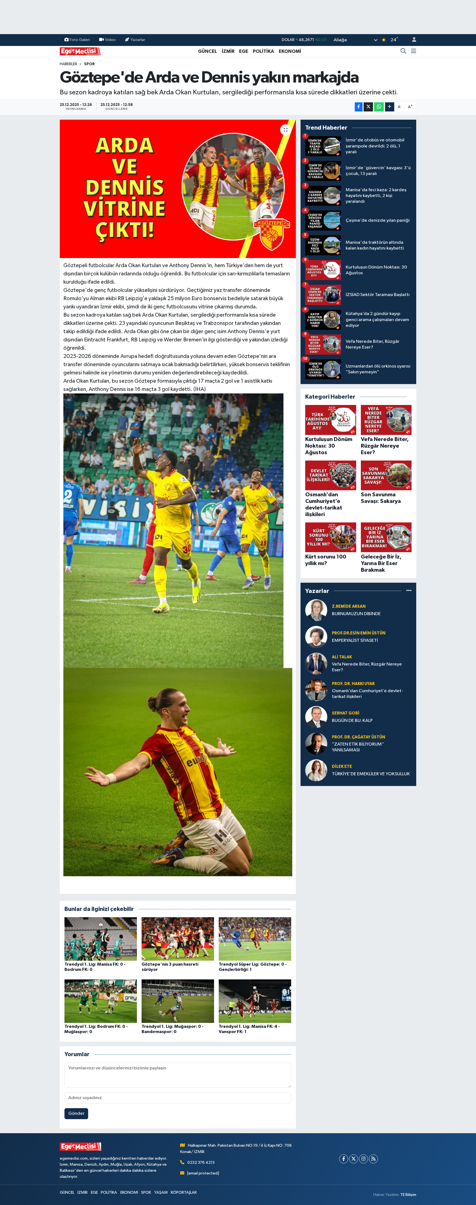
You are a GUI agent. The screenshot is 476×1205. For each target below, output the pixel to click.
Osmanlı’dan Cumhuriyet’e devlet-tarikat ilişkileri (367, 694)
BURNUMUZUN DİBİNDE (356, 614)
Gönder (76, 1113)
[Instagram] (363, 1158)
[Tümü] (409, 590)
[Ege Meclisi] (80, 51)
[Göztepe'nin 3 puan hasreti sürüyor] (178, 938)
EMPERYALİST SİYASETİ (355, 640)
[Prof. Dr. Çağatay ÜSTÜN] (316, 743)
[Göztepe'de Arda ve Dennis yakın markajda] (178, 189)
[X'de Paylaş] (368, 106)
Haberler (68, 64)
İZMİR (228, 51)
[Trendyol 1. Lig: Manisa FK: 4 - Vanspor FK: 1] (255, 1001)
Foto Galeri (80, 40)
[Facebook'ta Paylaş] (359, 106)
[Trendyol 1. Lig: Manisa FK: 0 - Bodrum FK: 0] (100, 938)
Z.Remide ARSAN (349, 606)
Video (110, 40)
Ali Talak (342, 657)
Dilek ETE (342, 767)
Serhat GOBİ (345, 713)
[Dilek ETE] (316, 770)
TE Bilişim (408, 1195)
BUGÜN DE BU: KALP (352, 720)
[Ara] (403, 51)
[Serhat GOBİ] (316, 716)
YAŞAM (161, 1192)
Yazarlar (138, 40)
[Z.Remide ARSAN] (316, 610)
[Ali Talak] (316, 663)
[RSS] (373, 1158)
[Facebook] (343, 1158)
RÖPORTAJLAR (184, 1192)
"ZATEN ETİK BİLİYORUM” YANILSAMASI (358, 747)
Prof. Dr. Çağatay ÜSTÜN (358, 737)
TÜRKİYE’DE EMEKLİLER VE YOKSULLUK (371, 774)
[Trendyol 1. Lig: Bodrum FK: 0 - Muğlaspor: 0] (100, 1001)
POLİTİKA (263, 51)
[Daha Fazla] (389, 106)
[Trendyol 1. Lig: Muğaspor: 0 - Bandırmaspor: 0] (178, 1001)
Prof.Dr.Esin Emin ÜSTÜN (358, 633)
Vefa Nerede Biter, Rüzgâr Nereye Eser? (367, 667)
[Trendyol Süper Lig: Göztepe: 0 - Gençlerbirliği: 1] (255, 938)
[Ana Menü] (413, 51)
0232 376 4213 (201, 1162)
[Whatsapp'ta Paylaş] (379, 106)
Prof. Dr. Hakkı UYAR (353, 684)
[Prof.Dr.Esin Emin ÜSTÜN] (316, 636)
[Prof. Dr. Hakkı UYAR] (316, 690)
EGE (243, 51)
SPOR (89, 64)
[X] (353, 1158)
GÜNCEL (207, 51)
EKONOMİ (290, 51)
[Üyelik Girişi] (411, 40)
